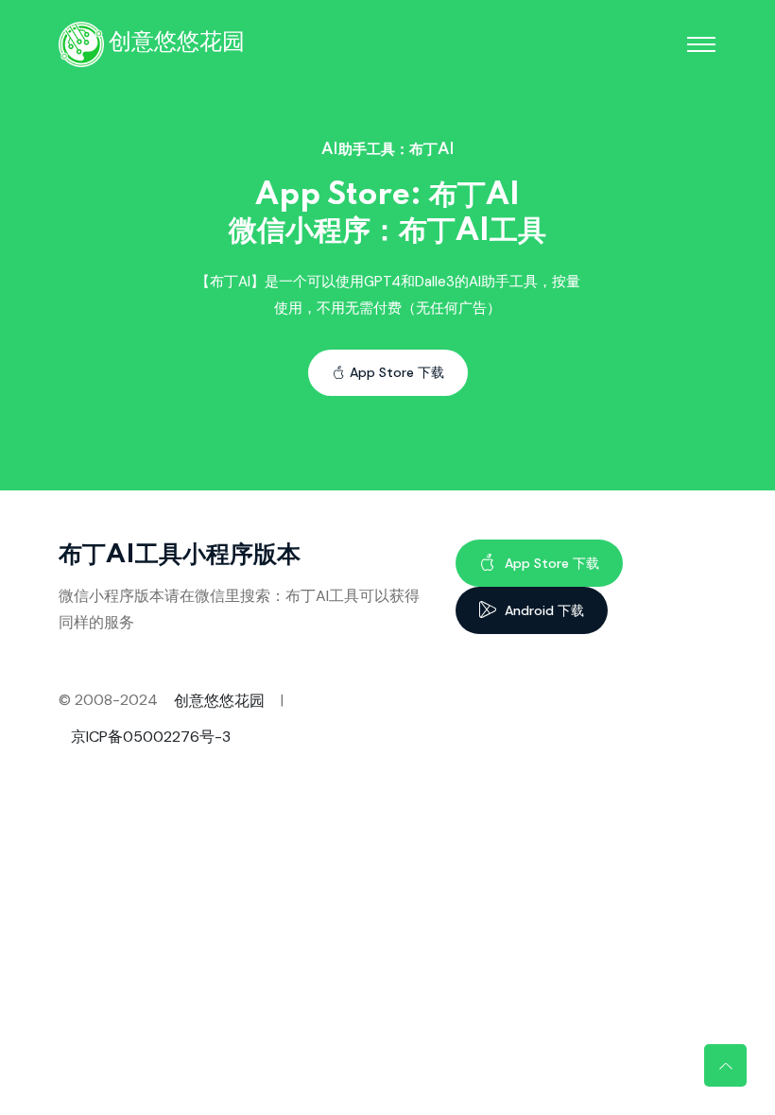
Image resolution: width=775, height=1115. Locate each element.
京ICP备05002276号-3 (151, 736)
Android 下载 (542, 610)
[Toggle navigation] (701, 44)
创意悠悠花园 (219, 701)
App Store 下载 (397, 372)
